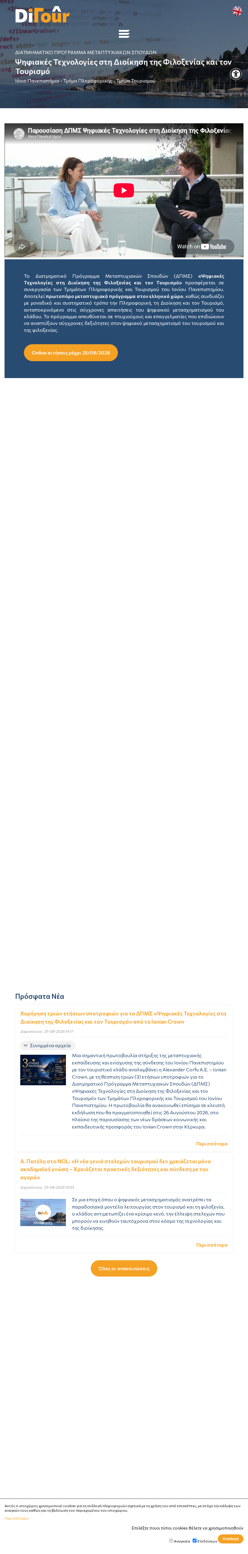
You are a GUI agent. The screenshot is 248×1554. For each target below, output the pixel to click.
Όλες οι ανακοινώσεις (124, 1268)
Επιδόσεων (207, 1541)
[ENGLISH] (237, 11)
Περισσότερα (212, 1143)
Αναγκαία (182, 1541)
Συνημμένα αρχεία (50, 1045)
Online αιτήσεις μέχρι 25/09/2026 (71, 352)
